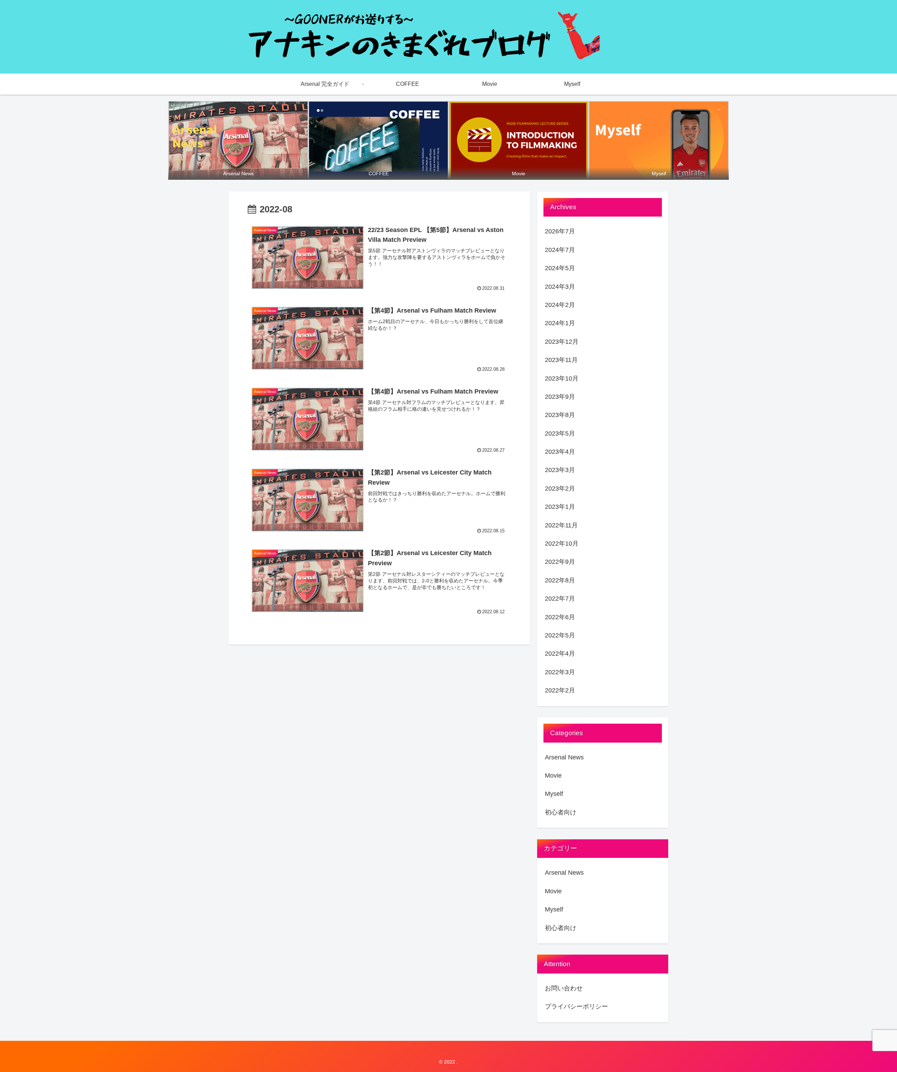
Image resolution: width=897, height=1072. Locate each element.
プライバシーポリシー (576, 1006)
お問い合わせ (564, 988)
